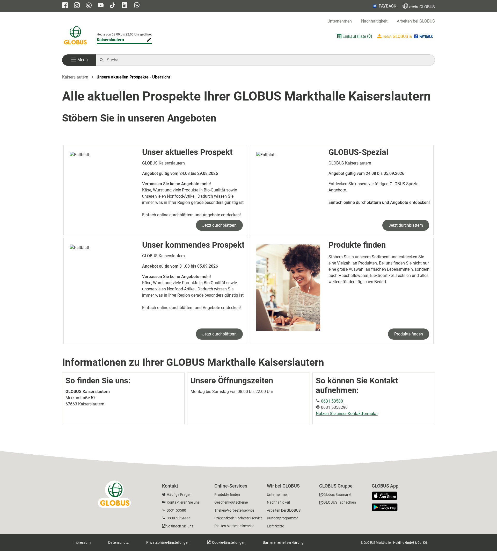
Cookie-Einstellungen (228, 542)
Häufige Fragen (179, 494)
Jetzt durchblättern (219, 225)
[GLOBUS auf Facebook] (65, 6)
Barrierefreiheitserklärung (283, 542)
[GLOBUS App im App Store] (386, 496)
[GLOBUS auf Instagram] (77, 6)
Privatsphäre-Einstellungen (167, 542)
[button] (79, 60)
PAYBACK (387, 6)
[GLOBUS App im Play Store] (385, 507)
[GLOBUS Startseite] (75, 36)
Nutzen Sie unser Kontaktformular (347, 413)
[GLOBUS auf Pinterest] (89, 6)
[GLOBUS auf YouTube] (101, 6)
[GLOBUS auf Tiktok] (112, 6)
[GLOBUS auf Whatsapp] (137, 5)
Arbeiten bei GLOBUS (416, 21)
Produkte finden (408, 334)
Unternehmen (339, 21)
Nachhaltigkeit (374, 21)
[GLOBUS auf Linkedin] (124, 6)
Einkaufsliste (354, 36)
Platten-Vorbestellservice (234, 526)
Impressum (81, 542)
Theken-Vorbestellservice (234, 510)
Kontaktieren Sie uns (183, 502)
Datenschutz (118, 542)
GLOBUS (422, 6)
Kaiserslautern (110, 39)
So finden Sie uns (179, 526)
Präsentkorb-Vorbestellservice (238, 518)
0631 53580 (332, 401)
